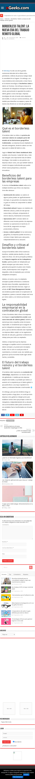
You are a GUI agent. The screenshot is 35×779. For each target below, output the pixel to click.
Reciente (4, 574)
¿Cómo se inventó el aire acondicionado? (23, 431)
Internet (7, 19)
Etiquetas (25, 574)
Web (3, 554)
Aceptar (26, 774)
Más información (17, 777)
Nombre (5, 541)
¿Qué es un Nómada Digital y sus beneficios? (17, 458)
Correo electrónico (8, 548)
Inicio (1, 19)
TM (4, 37)
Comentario (5, 524)
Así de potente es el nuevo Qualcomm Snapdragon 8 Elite (13, 426)
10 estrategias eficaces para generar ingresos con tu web (18, 15)
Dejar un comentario (9, 39)
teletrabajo (7, 71)
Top (10, 574)
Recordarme (17, 742)
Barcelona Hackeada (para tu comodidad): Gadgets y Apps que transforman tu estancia (21, 580)
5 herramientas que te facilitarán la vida (23, 595)
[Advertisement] (16, 53)
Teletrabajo (10, 420)
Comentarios (17, 574)
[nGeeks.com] (17, 7)
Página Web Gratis (6, 722)
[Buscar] (30, 567)
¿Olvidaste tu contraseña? (9, 745)
